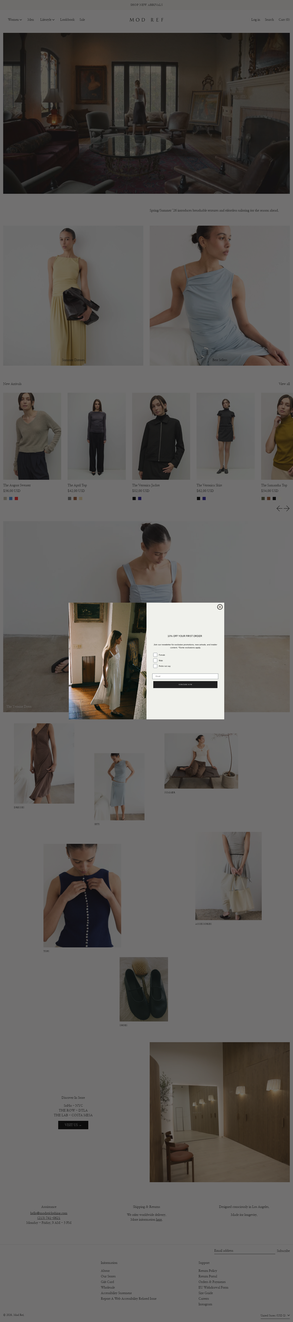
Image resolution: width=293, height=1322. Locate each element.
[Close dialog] (220, 607)
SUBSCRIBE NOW (185, 684)
